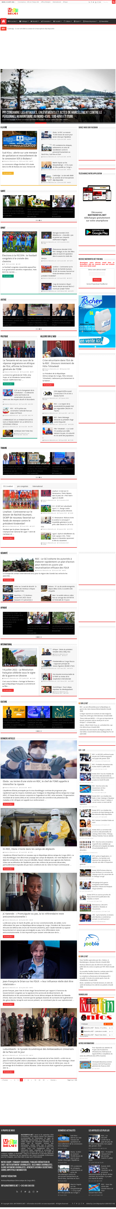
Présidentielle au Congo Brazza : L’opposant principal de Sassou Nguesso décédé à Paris (63, 664)
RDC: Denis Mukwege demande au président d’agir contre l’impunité (64, 420)
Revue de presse (90, 21)
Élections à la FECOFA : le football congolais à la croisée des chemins (19, 258)
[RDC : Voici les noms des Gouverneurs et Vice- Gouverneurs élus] (85, 789)
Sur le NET (84, 956)
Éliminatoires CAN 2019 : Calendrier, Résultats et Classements (100, 907)
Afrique (65, 2)
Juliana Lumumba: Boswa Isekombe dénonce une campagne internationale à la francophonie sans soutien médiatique (37, 471)
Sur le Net (84, 703)
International (57, 2)
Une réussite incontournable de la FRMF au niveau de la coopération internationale (63, 676)
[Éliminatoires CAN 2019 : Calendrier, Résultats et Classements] (85, 908)
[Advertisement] (87, 11)
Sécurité (34, 21)
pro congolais (22, 486)
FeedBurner (104, 284)
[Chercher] (113, 2)
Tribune (4, 448)
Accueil (3, 21)
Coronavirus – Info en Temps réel (28, 2)
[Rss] (89, 2)
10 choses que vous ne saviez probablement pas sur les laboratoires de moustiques (62, 212)
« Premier (5, 1080)
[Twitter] (93, 2)
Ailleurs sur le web (48, 336)
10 (35, 1080)
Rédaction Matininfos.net (11, 161)
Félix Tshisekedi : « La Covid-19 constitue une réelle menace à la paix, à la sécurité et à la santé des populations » (58, 433)
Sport (78, 21)
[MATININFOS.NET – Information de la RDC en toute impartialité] (13, 11)
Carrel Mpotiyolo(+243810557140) (104, 1203)
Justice (3, 300)
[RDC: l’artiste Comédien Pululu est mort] (85, 823)
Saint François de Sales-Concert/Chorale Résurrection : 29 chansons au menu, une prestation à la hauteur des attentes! (63, 724)
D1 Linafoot (8, 486)
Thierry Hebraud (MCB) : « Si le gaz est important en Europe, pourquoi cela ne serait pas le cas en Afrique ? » (96, 720)
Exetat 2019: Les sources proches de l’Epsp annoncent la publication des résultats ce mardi (99, 897)
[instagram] (98, 2)
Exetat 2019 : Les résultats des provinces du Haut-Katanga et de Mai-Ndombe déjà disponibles (102, 812)
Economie (46, 21)
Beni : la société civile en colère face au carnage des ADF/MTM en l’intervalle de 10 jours (63, 597)
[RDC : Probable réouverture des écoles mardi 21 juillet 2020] (85, 767)
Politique (24, 21)
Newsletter (104, 21)
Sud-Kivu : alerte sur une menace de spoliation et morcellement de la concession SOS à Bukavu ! (19, 155)
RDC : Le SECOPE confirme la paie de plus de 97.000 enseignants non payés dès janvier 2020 (103, 756)
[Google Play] (100, 2)
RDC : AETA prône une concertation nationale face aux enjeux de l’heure (21, 411)
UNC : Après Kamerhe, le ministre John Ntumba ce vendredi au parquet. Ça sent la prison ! (103, 917)
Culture (68, 21)
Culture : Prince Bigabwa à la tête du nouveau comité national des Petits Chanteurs (39, 722)
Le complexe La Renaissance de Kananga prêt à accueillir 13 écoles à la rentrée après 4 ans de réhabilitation (95, 978)
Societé (57, 21)
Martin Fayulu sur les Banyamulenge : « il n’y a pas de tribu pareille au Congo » (54, 117)
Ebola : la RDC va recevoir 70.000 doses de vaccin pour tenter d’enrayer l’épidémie (63, 134)
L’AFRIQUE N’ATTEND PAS (23, 431)
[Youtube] (96, 2)
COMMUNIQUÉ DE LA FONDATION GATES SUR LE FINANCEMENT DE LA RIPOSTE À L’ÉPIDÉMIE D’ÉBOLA (18, 422)
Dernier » (54, 1080)
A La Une (13, 21)
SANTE (3, 191)
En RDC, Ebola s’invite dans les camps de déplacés (29, 849)
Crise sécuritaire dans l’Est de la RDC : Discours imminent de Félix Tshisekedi (58, 363)
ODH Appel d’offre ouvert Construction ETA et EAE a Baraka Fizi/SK (63, 393)
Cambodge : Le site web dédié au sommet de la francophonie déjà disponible (63, 178)
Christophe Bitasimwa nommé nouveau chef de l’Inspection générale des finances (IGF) (102, 1064)
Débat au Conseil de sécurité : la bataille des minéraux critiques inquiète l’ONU (25, 589)
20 (39, 1080)
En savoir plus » (8, 173)
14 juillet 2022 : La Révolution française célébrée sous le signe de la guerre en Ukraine (18, 672)
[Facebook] (91, 2)
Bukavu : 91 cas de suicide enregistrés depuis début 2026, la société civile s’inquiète (61, 589)
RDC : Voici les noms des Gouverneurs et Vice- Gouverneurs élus (100, 788)
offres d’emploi (45, 2)
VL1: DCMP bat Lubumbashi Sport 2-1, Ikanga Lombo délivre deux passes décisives (62, 508)
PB (4, 264)
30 (43, 1080)
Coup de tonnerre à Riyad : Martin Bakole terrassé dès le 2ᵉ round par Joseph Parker (63, 286)
